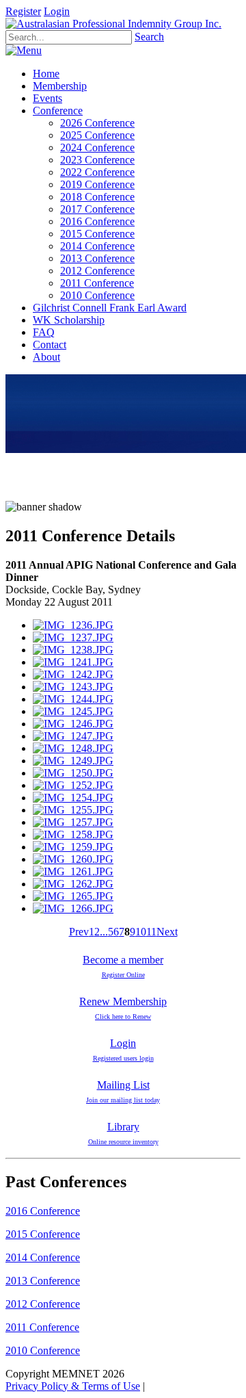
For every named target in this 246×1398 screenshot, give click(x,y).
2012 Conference (42, 1304)
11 (151, 931)
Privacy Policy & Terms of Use (72, 1386)
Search (149, 36)
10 (140, 931)
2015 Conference (42, 1234)
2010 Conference (42, 1350)
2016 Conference (42, 1211)
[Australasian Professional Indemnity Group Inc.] (113, 23)
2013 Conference (42, 1280)
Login (57, 11)
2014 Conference (42, 1257)
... (104, 931)
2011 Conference (42, 1327)
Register (23, 11)
